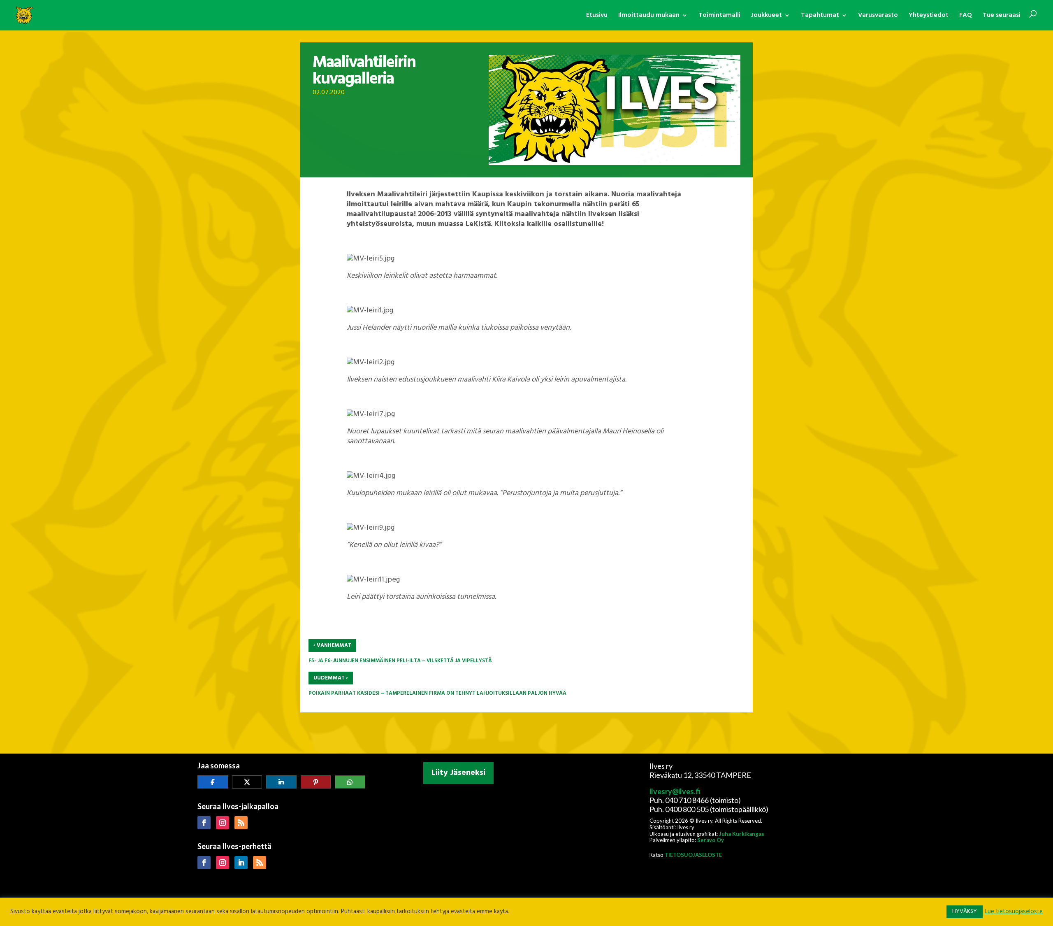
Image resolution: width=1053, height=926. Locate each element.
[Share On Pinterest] (316, 782)
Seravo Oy (710, 840)
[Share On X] (247, 782)
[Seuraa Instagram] (222, 822)
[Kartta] (526, 841)
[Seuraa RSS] (241, 822)
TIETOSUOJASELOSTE (693, 855)
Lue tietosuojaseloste (1014, 912)
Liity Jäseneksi (458, 772)
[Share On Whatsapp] (350, 782)
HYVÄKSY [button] (964, 911)
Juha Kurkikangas (741, 834)
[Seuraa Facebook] (204, 822)
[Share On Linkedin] (281, 782)
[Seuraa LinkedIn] (241, 862)
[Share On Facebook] (212, 782)
